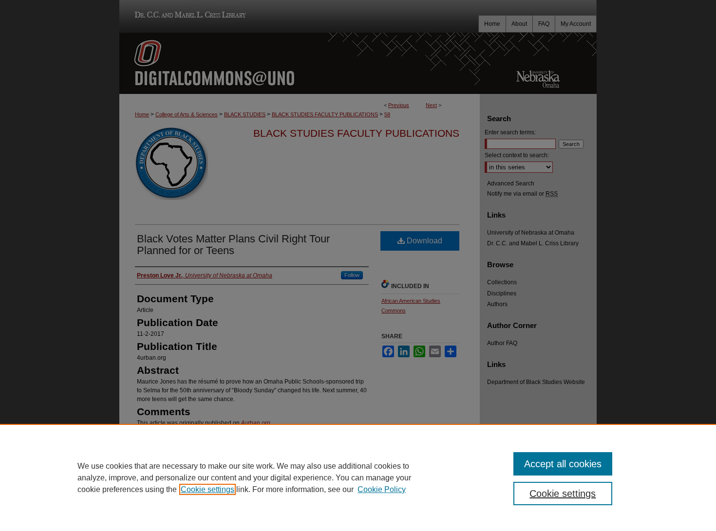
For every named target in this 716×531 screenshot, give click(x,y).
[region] (358, 477)
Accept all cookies (563, 463)
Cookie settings (207, 489)
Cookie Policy (382, 489)
